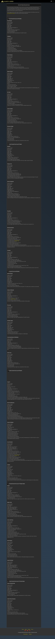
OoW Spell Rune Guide (11, 13)
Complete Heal (16, 240)
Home (23, 629)
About (26, 629)
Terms (32, 629)
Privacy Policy (25, 634)
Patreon (30, 634)
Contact (29, 629)
